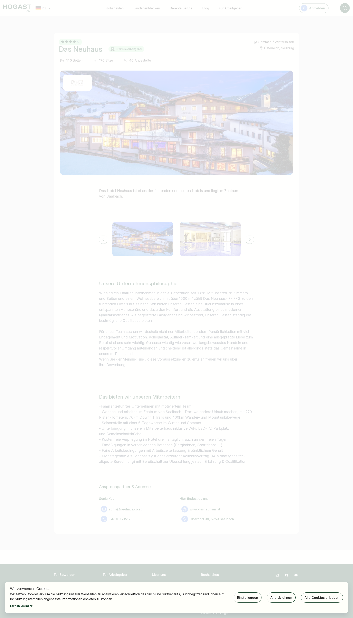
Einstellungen (247, 598)
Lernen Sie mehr (21, 605)
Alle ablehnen (281, 598)
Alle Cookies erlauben (322, 598)
